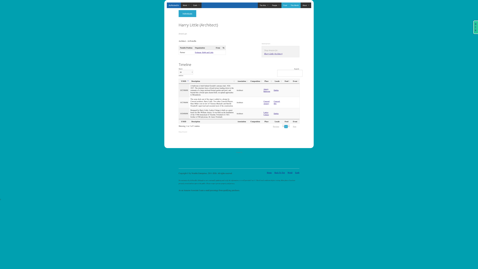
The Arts (263, 5)
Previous (276, 126)
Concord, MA (277, 102)
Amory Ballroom (267, 90)
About (305, 5)
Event (295, 81)
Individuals (187, 13)
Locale (277, 81)
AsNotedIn (174, 5)
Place (267, 81)
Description (195, 81)
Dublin (276, 90)
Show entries (181, 72)
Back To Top (279, 172)
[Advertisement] (277, 25)
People (274, 5)
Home (269, 172)
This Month (295, 5)
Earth (195, 5)
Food (285, 5)
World (185, 5)
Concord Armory (266, 102)
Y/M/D (183, 81)
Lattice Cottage (266, 113)
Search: (296, 69)
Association (242, 81)
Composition (255, 81)
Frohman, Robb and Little (204, 52)
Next (294, 126)
